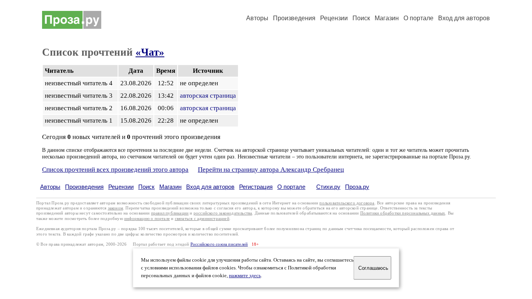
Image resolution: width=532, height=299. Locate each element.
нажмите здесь (245, 275)
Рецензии (334, 18)
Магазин (387, 18)
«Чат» (150, 52)
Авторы (257, 18)
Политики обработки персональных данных (403, 213)
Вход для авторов (464, 18)
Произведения (294, 18)
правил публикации (169, 213)
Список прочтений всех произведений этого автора (115, 169)
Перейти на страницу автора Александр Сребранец (271, 169)
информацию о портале (147, 218)
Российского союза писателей (219, 244)
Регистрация (256, 186)
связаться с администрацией (202, 218)
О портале (291, 186)
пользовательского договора (346, 203)
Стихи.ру (328, 186)
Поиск (361, 18)
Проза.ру (357, 186)
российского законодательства (223, 213)
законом (115, 208)
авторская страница (208, 95)
